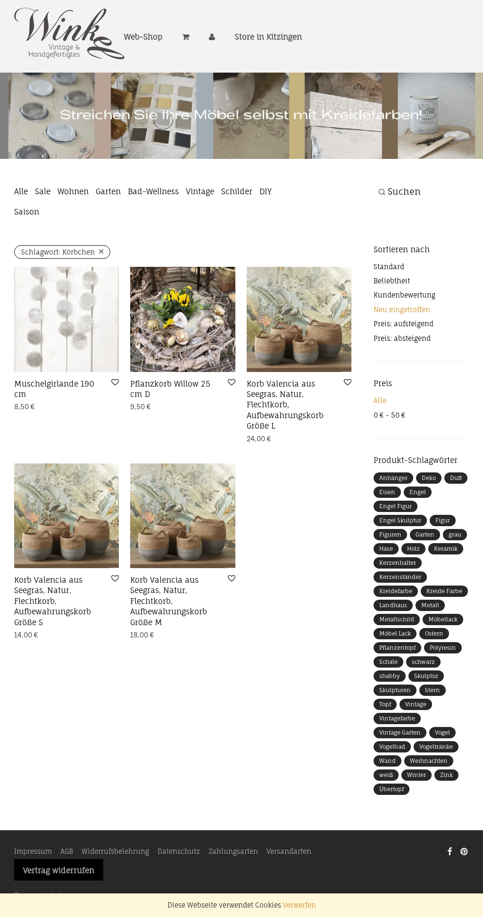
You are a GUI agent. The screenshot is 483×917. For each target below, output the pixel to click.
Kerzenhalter (397, 562)
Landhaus (393, 605)
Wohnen (73, 191)
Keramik (446, 548)
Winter (416, 774)
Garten (108, 191)
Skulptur (426, 675)
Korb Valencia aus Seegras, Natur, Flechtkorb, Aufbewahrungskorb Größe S (52, 601)
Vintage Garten (400, 732)
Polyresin (443, 647)
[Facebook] (449, 851)
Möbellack (443, 619)
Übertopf (391, 789)
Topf (385, 704)
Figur (442, 520)
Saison (26, 211)
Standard (389, 267)
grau (455, 534)
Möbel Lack (395, 633)
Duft (456, 477)
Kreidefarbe (395, 591)
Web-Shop (143, 36)
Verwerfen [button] (299, 905)
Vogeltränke (436, 746)
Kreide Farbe (444, 591)
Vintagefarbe (397, 718)
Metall (430, 605)
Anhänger (393, 477)
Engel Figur (395, 506)
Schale (388, 661)
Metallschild (396, 619)
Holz (413, 548)
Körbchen (58, 252)
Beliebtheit (392, 281)
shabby (389, 675)
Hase (386, 548)
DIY (265, 191)
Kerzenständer (400, 576)
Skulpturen (395, 690)
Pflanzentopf (397, 647)
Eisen (387, 492)
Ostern (434, 633)
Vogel (442, 732)
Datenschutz (179, 851)
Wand (387, 760)
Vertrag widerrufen (58, 870)
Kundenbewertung (404, 295)
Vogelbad (392, 746)
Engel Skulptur (400, 520)
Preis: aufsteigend (403, 324)
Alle (21, 191)
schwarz (423, 661)
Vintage (200, 191)
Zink (446, 774)
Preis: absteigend (402, 338)
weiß (386, 774)
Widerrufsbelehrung (115, 851)
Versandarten (288, 851)
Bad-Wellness (153, 191)
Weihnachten (429, 760)
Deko (429, 477)
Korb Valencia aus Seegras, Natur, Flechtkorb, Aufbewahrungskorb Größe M (168, 601)
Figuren (390, 534)
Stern (432, 690)
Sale (42, 191)
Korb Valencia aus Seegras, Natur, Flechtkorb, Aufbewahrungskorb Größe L (285, 405)
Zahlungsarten (233, 851)
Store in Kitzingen (268, 36)
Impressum (33, 851)
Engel (417, 492)
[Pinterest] (464, 851)
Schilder (236, 191)
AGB (66, 851)
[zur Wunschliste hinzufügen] (115, 383)
